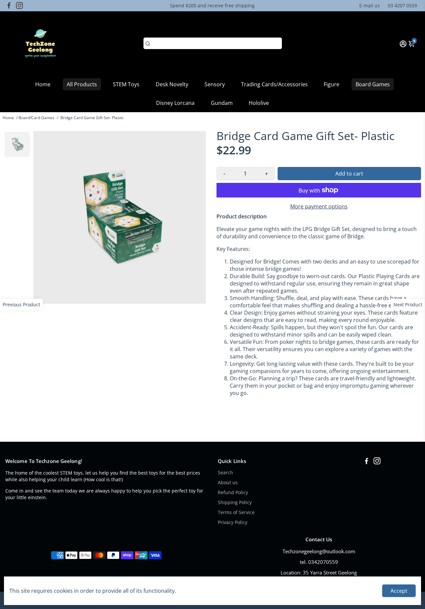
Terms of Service (236, 512)
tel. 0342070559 (319, 562)
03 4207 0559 (402, 5)
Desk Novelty (172, 84)
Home (42, 84)
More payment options (319, 206)
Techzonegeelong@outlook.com (319, 551)
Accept (398, 590)
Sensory (215, 84)
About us (228, 483)
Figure (331, 84)
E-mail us (369, 5)
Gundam (222, 103)
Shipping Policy (235, 502)
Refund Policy (233, 492)
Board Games (373, 84)
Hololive (259, 103)
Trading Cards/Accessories (274, 84)
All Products (82, 84)
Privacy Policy (232, 522)
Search (225, 473)
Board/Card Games (36, 117)
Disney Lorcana (175, 103)
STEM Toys (126, 84)
